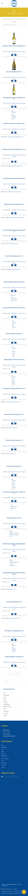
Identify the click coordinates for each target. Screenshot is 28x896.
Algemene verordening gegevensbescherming (12, 893)
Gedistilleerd (6, 704)
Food (4, 708)
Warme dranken (7, 706)
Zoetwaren (6, 711)
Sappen (5, 702)
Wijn (13, 13)
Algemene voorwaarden (7, 891)
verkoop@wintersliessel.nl (9, 736)
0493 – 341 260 (6, 733)
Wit (15, 13)
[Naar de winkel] (24, 892)
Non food (3, 765)
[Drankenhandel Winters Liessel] (14, 3)
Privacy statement (18, 891)
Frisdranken (6, 695)
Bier (4, 692)
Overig (5, 715)
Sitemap (15, 889)
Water (4, 699)
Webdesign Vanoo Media (5, 889)
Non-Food (5, 713)
